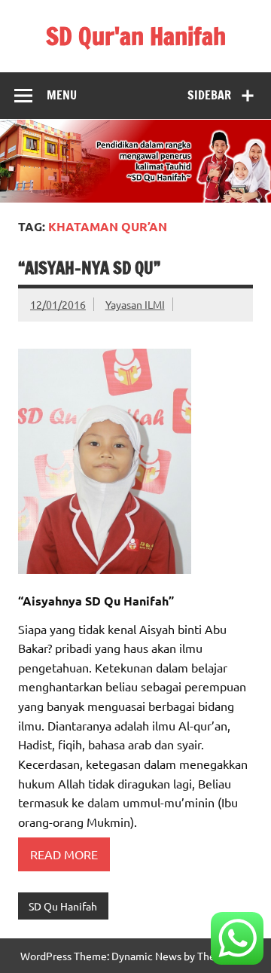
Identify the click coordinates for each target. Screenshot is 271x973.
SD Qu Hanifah (63, 906)
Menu (62, 95)
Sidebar (209, 95)
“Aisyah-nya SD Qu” (89, 267)
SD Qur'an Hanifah (136, 36)
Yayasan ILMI (135, 304)
